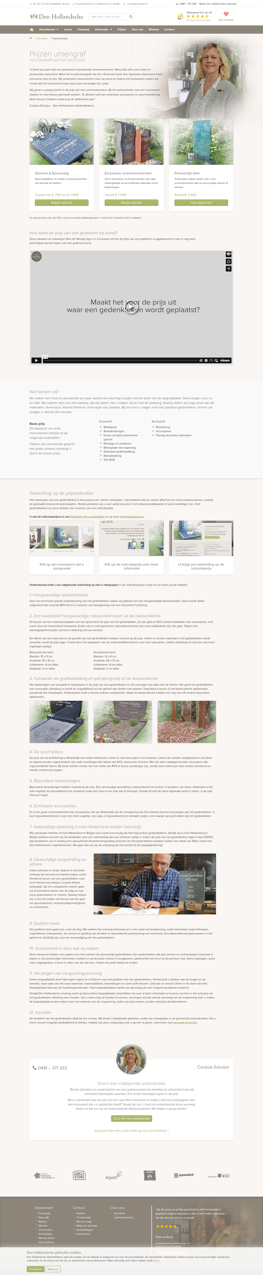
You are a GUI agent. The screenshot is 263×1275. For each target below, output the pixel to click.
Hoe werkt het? (201, 202)
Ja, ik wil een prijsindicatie (131, 1118)
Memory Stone (46, 1238)
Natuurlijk (43, 1217)
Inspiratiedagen (84, 1230)
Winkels (154, 29)
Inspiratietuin (83, 1234)
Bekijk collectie (61, 202)
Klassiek (42, 1225)
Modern (42, 1221)
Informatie (102, 29)
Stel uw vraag (83, 1221)
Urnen (68, 29)
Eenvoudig (44, 1213)
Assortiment (47, 29)
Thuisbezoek (83, 1217)
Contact (169, 29)
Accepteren (35, 1269)
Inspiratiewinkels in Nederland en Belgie (98, 4)
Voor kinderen (46, 1242)
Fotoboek (83, 29)
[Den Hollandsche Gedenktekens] (56, 16)
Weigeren (53, 1269)
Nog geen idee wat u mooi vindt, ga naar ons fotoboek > (131, 1131)
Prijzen (121, 29)
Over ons (137, 29)
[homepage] (31, 29)
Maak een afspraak (86, 1225)
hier (157, 1260)
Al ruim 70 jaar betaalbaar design (51, 4)
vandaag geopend (136, 4)
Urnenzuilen (45, 1230)
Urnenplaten (45, 1234)
